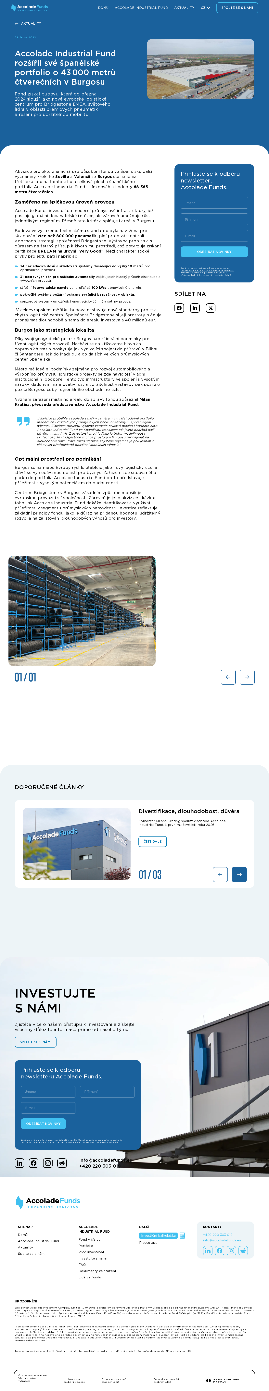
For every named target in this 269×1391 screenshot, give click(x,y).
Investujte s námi (93, 1258)
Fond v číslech (91, 1239)
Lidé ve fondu (90, 1277)
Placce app (148, 1243)
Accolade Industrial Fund (141, 8)
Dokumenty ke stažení (97, 1271)
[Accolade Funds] (29, 7)
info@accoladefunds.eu (105, 1160)
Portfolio (86, 1246)
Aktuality (184, 8)
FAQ (82, 1265)
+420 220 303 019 (100, 1166)
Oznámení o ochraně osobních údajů (113, 1380)
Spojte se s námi (31, 1254)
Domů (103, 8)
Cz (203, 8)
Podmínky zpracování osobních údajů (166, 1380)
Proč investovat (91, 1252)
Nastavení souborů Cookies (74, 1380)
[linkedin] (19, 1163)
